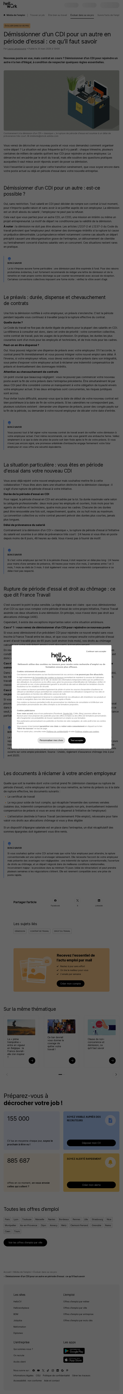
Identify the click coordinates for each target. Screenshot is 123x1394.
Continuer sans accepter (96, 651)
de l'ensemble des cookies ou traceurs (48, 678)
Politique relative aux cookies (87, 732)
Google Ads (67, 714)
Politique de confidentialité (57, 732)
